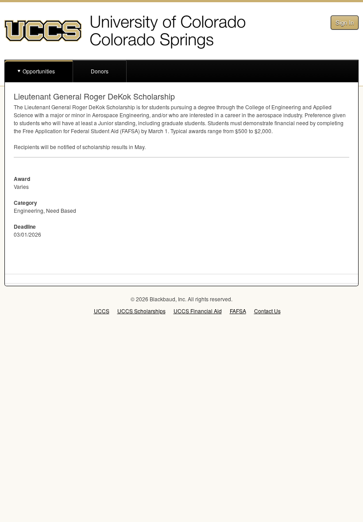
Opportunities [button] (39, 71)
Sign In (345, 22)
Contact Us (267, 311)
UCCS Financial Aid (198, 311)
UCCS (101, 311)
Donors (99, 71)
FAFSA (238, 311)
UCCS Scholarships (141, 311)
